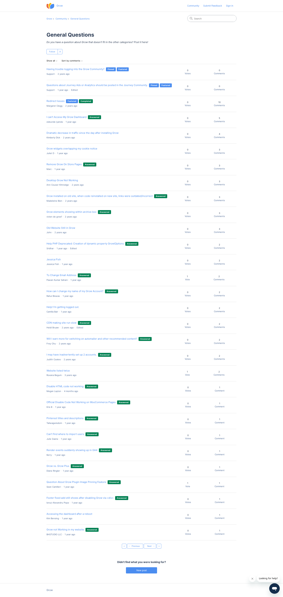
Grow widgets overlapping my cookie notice (72, 148)
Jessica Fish (54, 259)
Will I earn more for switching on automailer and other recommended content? (92, 338)
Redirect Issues (56, 101)
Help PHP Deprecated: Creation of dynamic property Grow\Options (85, 243)
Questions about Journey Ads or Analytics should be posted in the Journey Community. (97, 85)
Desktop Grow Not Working (62, 180)
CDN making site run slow (61, 322)
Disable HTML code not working (65, 386)
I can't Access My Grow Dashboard (67, 117)
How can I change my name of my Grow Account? (75, 291)
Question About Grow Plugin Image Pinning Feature (76, 482)
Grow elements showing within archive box (71, 211)
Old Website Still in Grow (61, 227)
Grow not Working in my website (65, 529)
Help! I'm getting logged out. (63, 307)
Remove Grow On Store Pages (64, 164)
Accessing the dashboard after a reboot (69, 513)
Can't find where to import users (65, 434)
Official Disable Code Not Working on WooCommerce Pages (81, 402)
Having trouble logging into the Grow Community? (75, 69)
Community (193, 5)
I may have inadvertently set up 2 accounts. (72, 354)
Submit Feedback (212, 5)
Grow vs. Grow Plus (58, 465)
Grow (49, 18)
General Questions (80, 18)
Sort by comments (71, 61)
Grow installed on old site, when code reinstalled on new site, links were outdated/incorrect (100, 196)
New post (141, 570)
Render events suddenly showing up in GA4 (72, 450)
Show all (51, 61)
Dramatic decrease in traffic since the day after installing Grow (83, 132)
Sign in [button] (229, 5)
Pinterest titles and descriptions (65, 418)
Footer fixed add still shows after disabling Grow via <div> (80, 497)
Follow (52, 51)
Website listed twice (58, 370)
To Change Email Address (62, 275)
